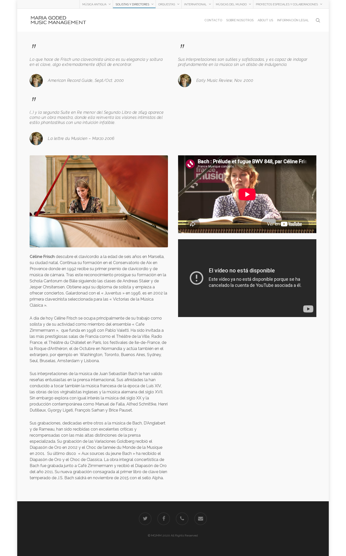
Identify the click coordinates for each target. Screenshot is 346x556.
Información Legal (293, 20)
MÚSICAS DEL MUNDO (231, 4)
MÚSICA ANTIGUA (94, 4)
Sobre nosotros (240, 20)
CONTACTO (213, 20)
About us (265, 20)
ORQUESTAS (166, 4)
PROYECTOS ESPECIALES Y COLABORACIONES (287, 4)
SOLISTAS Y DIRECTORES (132, 4)
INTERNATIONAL (195, 4)
